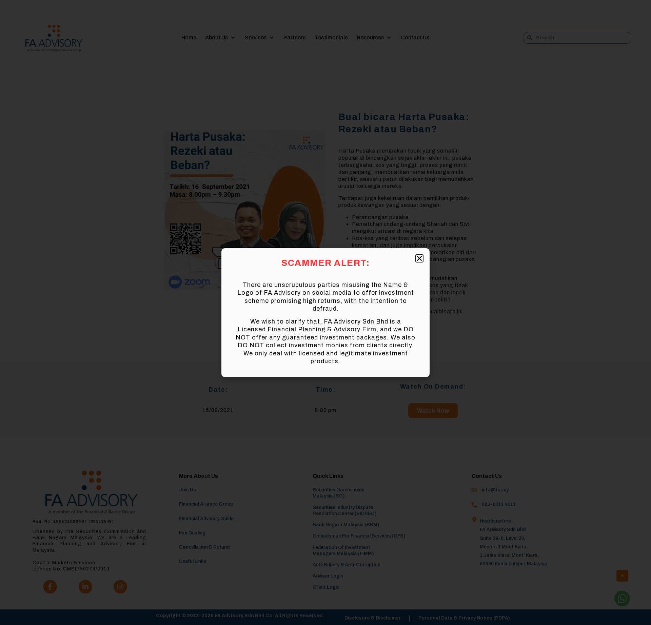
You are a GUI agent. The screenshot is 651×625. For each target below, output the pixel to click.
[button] (419, 258)
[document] (325, 312)
